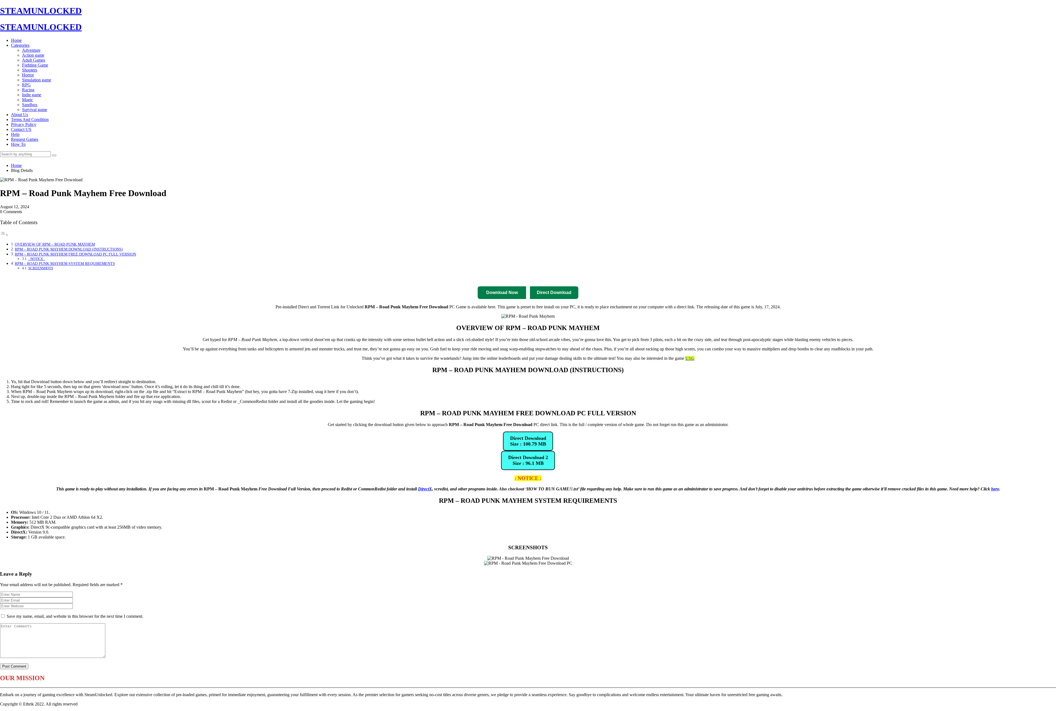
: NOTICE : (36, 259)
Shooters (29, 70)
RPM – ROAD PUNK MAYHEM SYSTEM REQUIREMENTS (65, 263)
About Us (19, 114)
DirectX (425, 489)
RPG (26, 85)
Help (15, 134)
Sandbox (29, 104)
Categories (20, 45)
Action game (33, 55)
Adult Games (33, 60)
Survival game (34, 109)
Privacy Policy (23, 124)
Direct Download (458, 278)
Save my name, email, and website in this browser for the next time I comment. (75, 616)
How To (18, 144)
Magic (27, 99)
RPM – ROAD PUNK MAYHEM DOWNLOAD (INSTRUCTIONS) (69, 249)
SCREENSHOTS (40, 268)
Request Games (24, 139)
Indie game (31, 94)
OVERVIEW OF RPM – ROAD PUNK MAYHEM (55, 244)
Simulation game (36, 80)
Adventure (31, 50)
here (995, 489)
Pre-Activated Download (539, 278)
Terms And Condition (30, 119)
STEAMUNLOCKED (41, 11)
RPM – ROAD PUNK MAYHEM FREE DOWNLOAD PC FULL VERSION (75, 254)
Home (16, 40)
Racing (28, 89)
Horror (28, 75)
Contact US (21, 129)
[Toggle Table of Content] (4, 234)
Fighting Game (35, 65)
